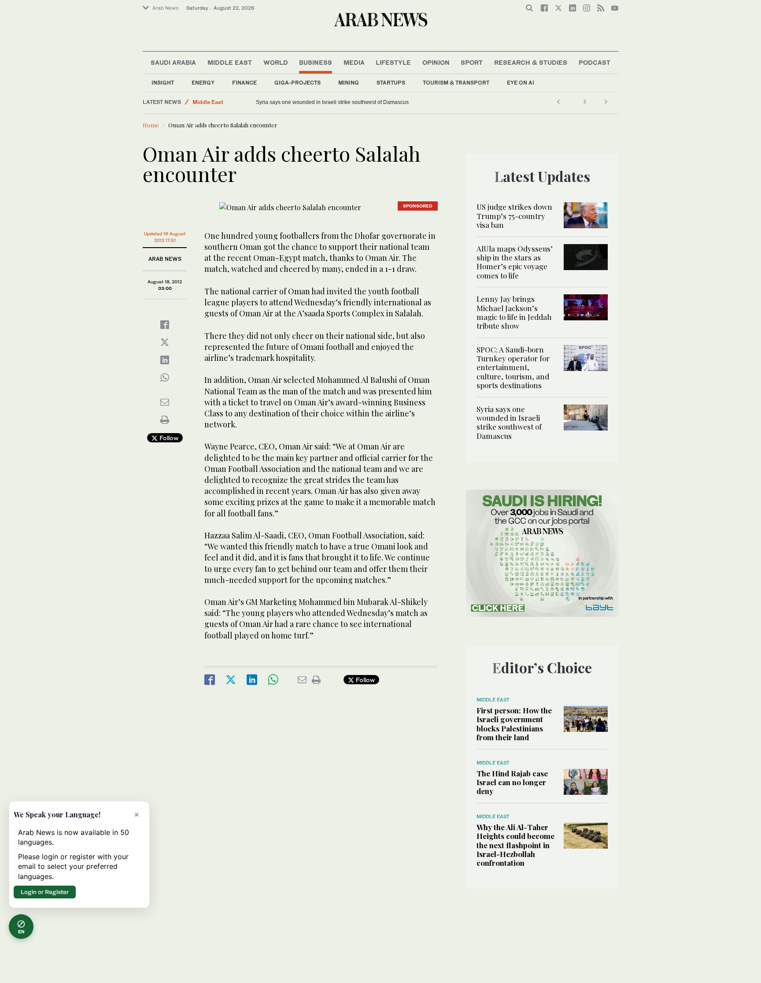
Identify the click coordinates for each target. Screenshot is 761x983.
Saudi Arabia (173, 62)
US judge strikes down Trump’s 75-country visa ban (514, 216)
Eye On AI (520, 82)
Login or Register (45, 891)
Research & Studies (530, 62)
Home (151, 125)
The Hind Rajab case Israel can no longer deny (512, 782)
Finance (244, 82)
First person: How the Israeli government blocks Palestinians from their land (514, 723)
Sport (472, 62)
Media (354, 62)
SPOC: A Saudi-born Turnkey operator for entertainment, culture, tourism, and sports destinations (513, 367)
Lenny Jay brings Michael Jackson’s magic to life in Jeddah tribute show (514, 312)
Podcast (594, 62)
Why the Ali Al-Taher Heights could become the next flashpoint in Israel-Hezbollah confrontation (515, 845)
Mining (348, 82)
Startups (391, 82)
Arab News (165, 8)
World (275, 62)
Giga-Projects (297, 82)
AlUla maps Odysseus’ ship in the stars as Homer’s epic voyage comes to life (515, 262)
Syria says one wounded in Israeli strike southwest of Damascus (332, 102)
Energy (203, 82)
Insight (162, 82)
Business (315, 62)
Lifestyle (393, 62)
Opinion (436, 62)
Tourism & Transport (456, 82)
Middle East (229, 62)
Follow (168, 437)
